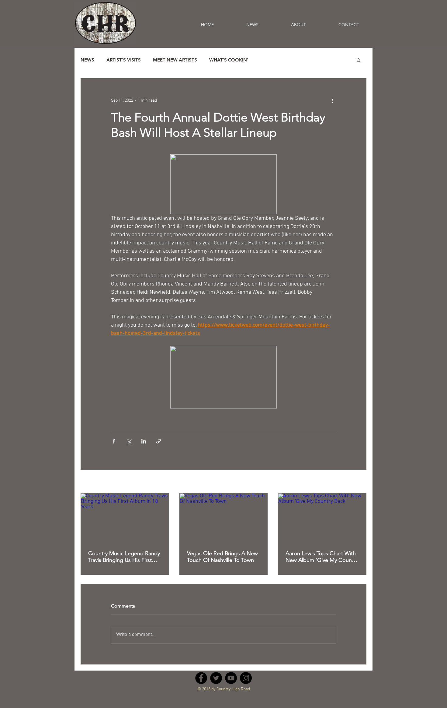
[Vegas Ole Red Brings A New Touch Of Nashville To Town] (224, 518)
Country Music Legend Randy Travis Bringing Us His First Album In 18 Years (124, 556)
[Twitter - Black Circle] (216, 678)
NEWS (87, 60)
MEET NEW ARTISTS (175, 60)
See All (360, 482)
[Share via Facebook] (114, 441)
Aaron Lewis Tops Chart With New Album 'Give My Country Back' (322, 556)
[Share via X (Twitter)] (129, 441)
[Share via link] (158, 441)
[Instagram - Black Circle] (246, 678)
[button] (359, 60)
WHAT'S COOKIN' (228, 60)
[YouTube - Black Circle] (231, 678)
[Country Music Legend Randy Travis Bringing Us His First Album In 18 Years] (125, 518)
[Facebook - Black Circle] (201, 678)
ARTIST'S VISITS (123, 60)
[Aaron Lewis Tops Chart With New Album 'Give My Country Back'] (322, 518)
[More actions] (332, 100)
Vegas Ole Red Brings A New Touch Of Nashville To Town (222, 556)
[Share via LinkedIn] (144, 441)
